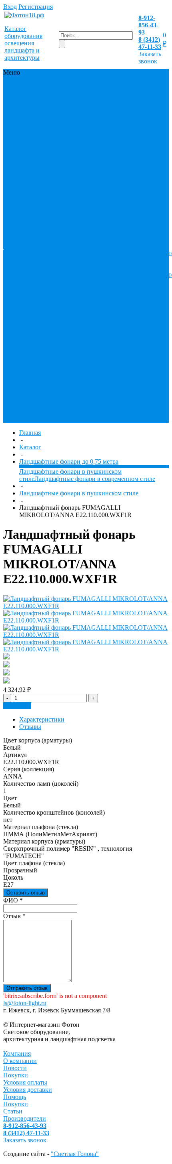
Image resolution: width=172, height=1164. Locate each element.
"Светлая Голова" (75, 1153)
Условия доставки (27, 1089)
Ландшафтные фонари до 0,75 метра (34, 127)
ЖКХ (11, 368)
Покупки (150, 238)
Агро (48, 346)
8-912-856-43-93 (148, 25)
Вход (10, 6)
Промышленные (26, 209)
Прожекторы (21, 202)
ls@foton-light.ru (24, 1003)
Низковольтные (41, 368)
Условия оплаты (25, 1082)
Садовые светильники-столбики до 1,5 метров (35, 238)
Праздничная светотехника (32, 192)
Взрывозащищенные (32, 354)
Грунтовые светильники (21, 98)
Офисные (17, 173)
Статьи (147, 245)
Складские (49, 260)
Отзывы (30, 726)
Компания (17, 1053)
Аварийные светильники (33, 329)
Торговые (17, 274)
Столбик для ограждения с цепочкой (30, 382)
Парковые (17, 375)
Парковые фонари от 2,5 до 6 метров (31, 180)
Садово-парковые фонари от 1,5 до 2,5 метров (31, 224)
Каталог (30, 447)
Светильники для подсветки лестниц (30, 141)
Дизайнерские (23, 166)
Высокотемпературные (35, 361)
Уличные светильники (21, 285)
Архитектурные (26, 86)
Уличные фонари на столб (34, 293)
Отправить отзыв (27, 988)
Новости (122, 252)
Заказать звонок (149, 58)
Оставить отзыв (25, 893)
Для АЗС (16, 325)
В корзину (17, 705)
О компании (124, 242)
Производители (24, 1118)
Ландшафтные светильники (23, 112)
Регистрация (35, 6)
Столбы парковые (28, 267)
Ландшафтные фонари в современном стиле (94, 478)
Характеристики (41, 719)
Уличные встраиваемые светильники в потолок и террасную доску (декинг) (33, 404)
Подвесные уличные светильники (34, 314)
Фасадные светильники (21, 155)
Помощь (14, 1096)
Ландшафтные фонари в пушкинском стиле (78, 493)
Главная (30, 432)
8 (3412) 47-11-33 (149, 43)
